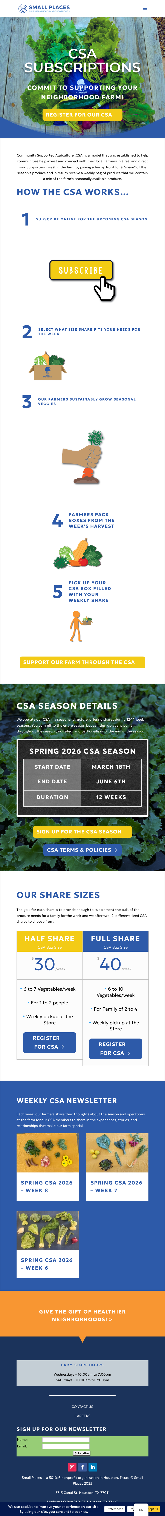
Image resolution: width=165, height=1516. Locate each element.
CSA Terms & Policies (79, 850)
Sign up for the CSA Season (79, 832)
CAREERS (82, 1416)
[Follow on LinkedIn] (93, 1467)
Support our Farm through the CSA (79, 662)
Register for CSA (46, 1042)
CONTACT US (82, 1406)
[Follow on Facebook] (82, 1467)
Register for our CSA (79, 115)
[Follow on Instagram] (72, 1467)
